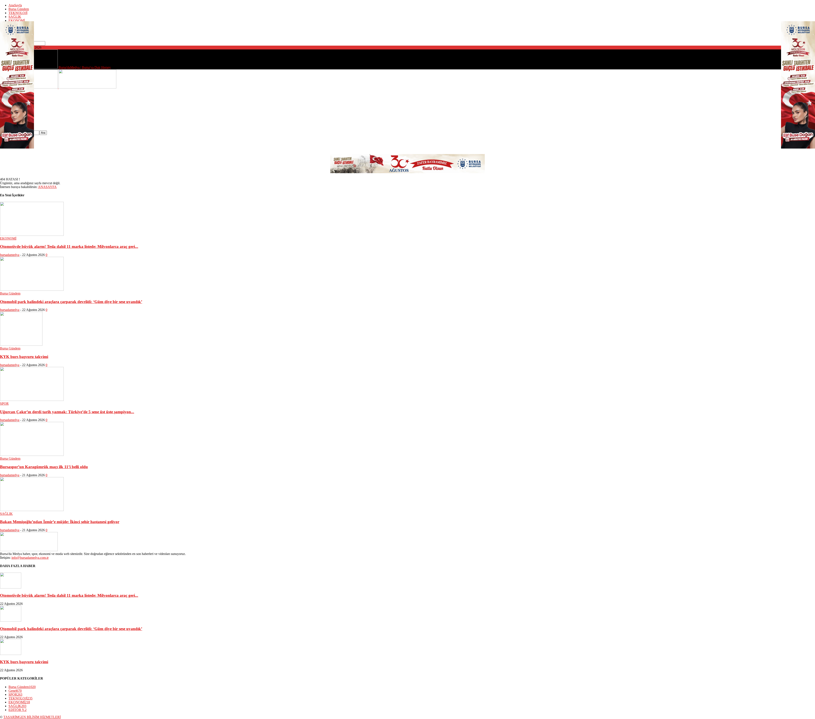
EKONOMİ (16, 20)
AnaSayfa (15, 5)
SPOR (4, 403)
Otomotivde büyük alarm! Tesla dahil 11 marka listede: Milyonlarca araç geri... (69, 246)
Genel (15, 690)
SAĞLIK (14, 16)
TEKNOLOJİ (17, 13)
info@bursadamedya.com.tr (30, 557)
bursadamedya (9, 255)
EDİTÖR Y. (17, 710)
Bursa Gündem (18, 9)
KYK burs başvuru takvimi (24, 356)
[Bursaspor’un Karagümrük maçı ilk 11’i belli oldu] (32, 454)
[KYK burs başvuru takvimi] (21, 344)
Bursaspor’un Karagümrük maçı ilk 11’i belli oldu (44, 467)
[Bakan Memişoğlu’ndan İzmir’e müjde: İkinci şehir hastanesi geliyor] (32, 510)
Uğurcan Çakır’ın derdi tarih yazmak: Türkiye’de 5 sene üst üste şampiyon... (67, 412)
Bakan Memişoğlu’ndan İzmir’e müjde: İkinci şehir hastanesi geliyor (59, 522)
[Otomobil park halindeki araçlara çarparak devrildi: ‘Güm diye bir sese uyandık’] (32, 289)
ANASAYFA (47, 187)
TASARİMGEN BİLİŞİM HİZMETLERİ (32, 717)
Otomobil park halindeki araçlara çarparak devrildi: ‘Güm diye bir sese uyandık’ (71, 301)
